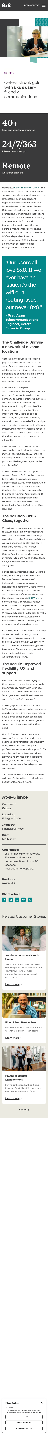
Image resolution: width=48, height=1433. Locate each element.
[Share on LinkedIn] (11, 900)
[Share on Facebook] (4, 900)
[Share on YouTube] (23, 900)
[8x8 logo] (7, 5)
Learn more (13, 985)
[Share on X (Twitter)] (17, 900)
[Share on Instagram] (30, 900)
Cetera (6, 808)
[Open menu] (44, 5)
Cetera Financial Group (26, 188)
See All (23, 1110)
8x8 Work (33, 598)
